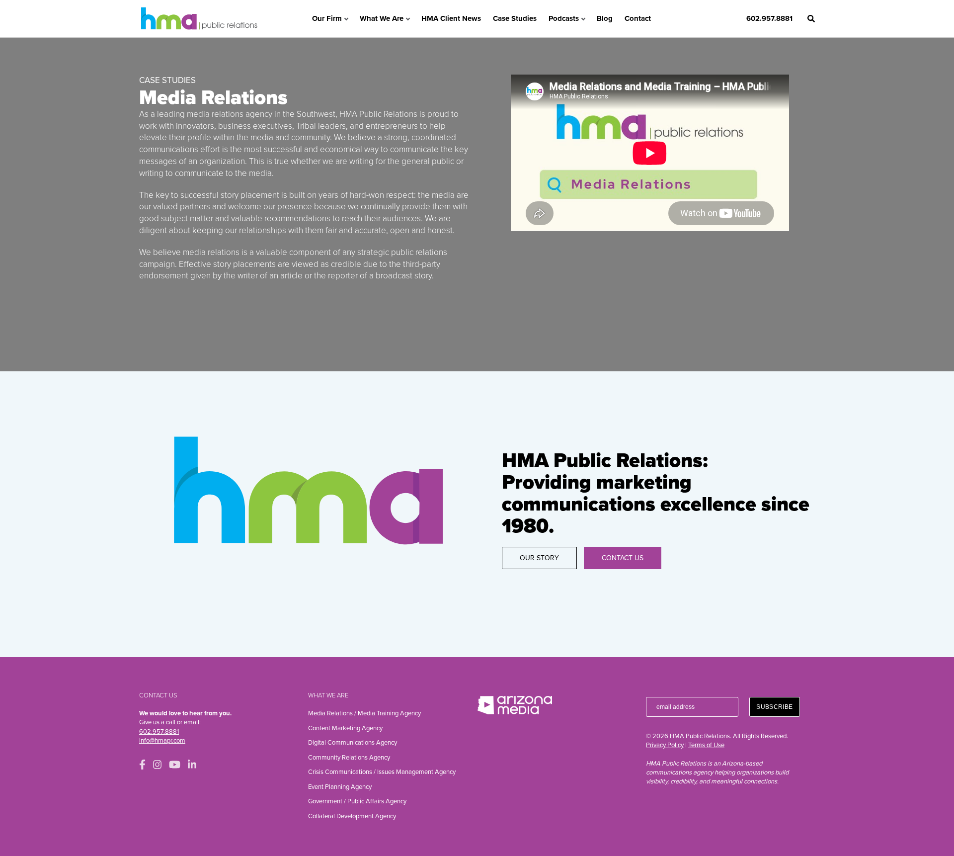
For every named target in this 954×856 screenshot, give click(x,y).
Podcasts (564, 18)
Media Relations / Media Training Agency (364, 713)
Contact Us (622, 558)
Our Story (539, 558)
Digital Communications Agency (352, 743)
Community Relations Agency (349, 758)
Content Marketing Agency (345, 728)
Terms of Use (706, 745)
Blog (605, 18)
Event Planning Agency (340, 787)
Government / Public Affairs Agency (357, 801)
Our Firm (327, 18)
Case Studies (515, 18)
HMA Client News (451, 18)
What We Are (381, 18)
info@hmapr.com (162, 741)
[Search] (811, 18)
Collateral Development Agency (352, 816)
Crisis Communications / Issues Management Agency (382, 772)
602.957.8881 (769, 18)
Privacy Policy (665, 745)
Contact (638, 18)
